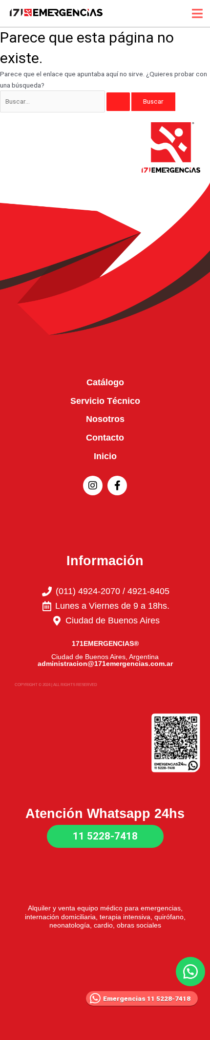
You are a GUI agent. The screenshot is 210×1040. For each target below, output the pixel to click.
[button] (190, 971)
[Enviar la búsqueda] (118, 101)
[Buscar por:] (65, 101)
